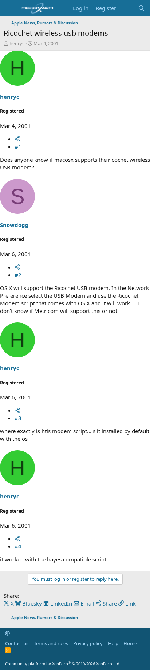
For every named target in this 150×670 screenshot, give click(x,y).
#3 (18, 418)
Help (113, 643)
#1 (18, 146)
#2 (18, 274)
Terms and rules (51, 643)
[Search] (141, 8)
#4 (18, 546)
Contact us (16, 643)
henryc (16, 43)
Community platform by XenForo (63, 663)
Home (130, 643)
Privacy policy (88, 643)
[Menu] (10, 8)
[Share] (17, 138)
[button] (7, 633)
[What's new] (127, 8)
